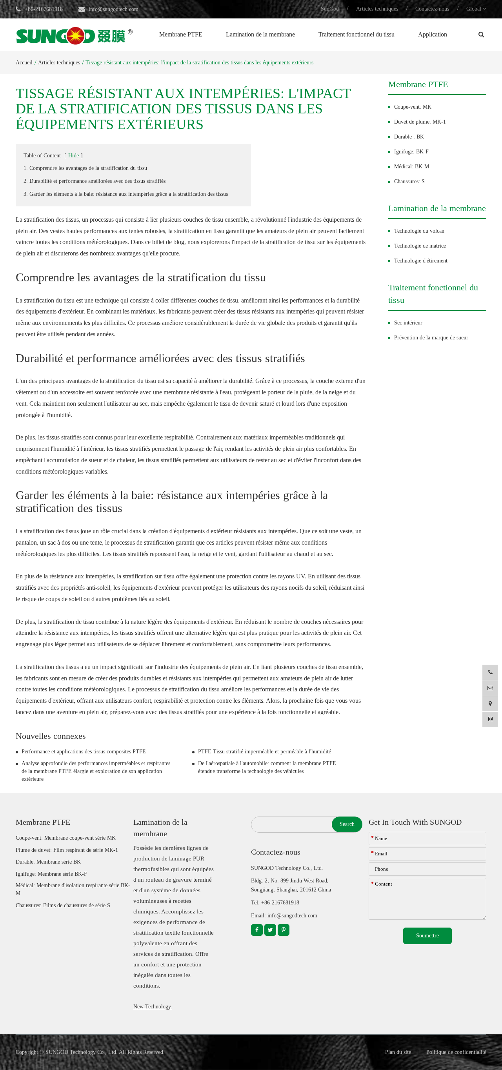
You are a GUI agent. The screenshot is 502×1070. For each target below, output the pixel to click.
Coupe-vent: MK (412, 107)
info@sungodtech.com (113, 9)
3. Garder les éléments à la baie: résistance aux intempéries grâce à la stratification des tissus (126, 194)
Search (347, 824)
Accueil (24, 63)
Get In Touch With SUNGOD (415, 822)
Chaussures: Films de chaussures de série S (63, 905)
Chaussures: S (409, 181)
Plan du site (398, 1052)
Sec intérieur (408, 323)
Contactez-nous (432, 9)
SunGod (330, 9)
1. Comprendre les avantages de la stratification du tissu (85, 168)
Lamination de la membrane (260, 34)
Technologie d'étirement (420, 261)
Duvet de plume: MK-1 (420, 122)
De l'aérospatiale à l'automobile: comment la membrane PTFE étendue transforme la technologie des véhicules (267, 767)
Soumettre (427, 936)
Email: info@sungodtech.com (284, 916)
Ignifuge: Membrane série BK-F (51, 874)
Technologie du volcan (419, 231)
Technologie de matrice (420, 246)
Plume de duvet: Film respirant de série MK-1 (67, 850)
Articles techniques (377, 9)
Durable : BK (409, 137)
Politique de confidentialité (456, 1052)
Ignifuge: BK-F (411, 152)
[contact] (490, 703)
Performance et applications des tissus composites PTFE (84, 752)
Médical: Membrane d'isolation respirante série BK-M (73, 889)
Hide (73, 156)
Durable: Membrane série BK (48, 862)
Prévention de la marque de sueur (431, 338)
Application (432, 34)
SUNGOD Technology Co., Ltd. (81, 1052)
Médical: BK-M (411, 167)
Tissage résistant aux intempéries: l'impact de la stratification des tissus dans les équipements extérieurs (199, 63)
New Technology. (152, 1007)
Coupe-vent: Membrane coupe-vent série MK (66, 838)
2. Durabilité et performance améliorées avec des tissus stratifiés (95, 181)
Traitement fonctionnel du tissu (356, 34)
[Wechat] (490, 719)
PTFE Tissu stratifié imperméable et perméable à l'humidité (264, 752)
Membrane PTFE (180, 34)
